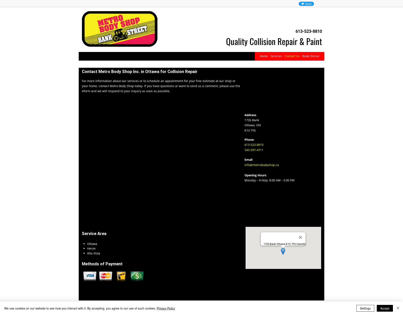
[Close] (397, 308)
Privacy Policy (166, 308)
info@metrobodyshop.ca (262, 165)
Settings (365, 308)
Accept (384, 308)
